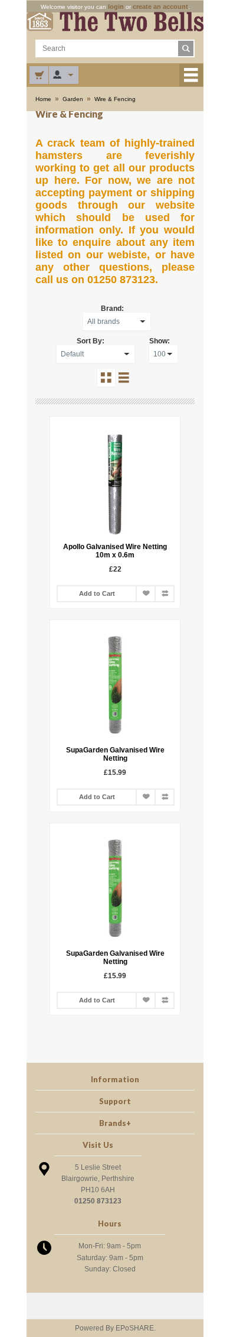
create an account (160, 6)
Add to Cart (97, 593)
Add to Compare (164, 594)
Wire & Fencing (115, 99)
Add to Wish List (145, 594)
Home (43, 99)
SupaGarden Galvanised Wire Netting (115, 754)
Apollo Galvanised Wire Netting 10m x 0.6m (115, 551)
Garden (73, 99)
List (124, 378)
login (116, 6)
